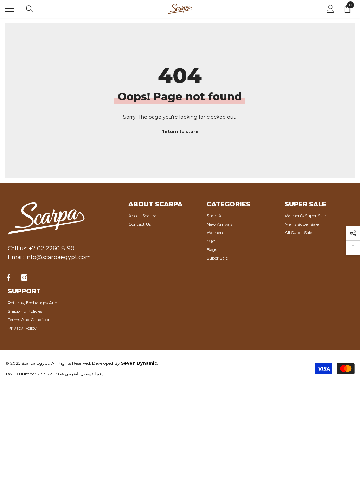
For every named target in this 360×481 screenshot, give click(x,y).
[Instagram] (24, 277)
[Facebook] (8, 277)
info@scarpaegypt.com (58, 257)
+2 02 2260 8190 (52, 248)
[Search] (29, 9)
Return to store (180, 131)
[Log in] (330, 9)
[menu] (9, 9)
